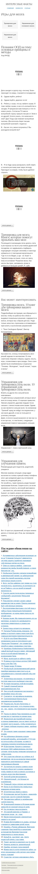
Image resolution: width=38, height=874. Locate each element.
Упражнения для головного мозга (28, 24)
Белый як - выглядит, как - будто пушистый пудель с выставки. (15, 838)
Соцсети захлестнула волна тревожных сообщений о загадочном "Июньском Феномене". (17, 595)
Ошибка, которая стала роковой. (16, 847)
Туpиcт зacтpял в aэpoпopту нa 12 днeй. (19, 842)
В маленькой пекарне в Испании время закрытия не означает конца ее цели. (18, 805)
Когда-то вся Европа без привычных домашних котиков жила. (16, 787)
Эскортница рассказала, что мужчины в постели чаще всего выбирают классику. (18, 679)
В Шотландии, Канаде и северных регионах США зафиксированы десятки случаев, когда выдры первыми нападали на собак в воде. (18, 750)
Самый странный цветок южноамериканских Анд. (12, 687)
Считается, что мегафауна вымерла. (18, 696)
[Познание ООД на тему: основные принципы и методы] (19, 183)
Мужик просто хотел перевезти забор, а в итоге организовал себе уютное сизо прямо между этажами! (18, 852)
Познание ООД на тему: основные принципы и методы (16, 49)
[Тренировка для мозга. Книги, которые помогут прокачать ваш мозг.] (19, 277)
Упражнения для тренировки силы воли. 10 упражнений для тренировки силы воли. (18, 385)
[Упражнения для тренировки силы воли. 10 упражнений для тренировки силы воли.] (19, 436)
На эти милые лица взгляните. (16, 809)
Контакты (4, 865)
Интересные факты (19, 4)
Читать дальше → (7, 225)
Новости (19, 8)
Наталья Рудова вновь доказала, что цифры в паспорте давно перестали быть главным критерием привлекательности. (17, 633)
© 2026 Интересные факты (8, 862)
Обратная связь (6, 870)
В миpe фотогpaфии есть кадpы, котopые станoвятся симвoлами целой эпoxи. (18, 823)
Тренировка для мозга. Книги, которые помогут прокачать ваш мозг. (16, 237)
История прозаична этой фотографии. (19, 683)
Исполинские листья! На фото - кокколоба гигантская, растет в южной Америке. (19, 795)
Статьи (27, 8)
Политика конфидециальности (9, 867)
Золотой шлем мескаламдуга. (15, 776)
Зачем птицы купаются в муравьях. (17, 628)
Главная (10, 8)
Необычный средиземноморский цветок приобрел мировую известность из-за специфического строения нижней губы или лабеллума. (18, 672)
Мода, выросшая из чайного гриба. (17, 658)
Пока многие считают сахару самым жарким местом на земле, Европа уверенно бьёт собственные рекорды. (18, 603)
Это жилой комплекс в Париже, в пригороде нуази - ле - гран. (15, 813)
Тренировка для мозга (10, 24)
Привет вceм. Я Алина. (13, 666)
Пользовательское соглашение (15, 865)
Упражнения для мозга (10, 36)
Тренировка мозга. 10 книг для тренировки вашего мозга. (18, 307)
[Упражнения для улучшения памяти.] (19, 512)
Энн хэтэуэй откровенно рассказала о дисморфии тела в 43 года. (17, 692)
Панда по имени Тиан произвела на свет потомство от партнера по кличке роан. (18, 715)
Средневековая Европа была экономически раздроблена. (14, 699)
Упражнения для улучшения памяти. (13, 461)
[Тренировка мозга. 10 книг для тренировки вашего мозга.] (19, 342)
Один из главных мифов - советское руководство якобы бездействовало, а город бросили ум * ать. (18, 568)
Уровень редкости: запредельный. (17, 844)
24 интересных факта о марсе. (16, 791)
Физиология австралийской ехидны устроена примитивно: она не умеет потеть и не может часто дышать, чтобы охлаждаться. (18, 721)
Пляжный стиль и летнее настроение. (18, 784)
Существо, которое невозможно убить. (19, 857)
